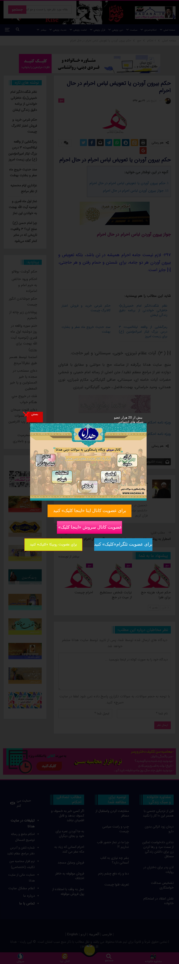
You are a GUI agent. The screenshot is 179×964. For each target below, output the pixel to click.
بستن (34, 414)
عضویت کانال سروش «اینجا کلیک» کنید (89, 526)
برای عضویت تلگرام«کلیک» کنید (123, 544)
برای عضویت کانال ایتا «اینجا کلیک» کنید (89, 510)
